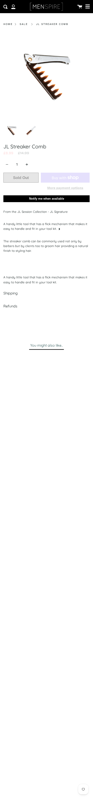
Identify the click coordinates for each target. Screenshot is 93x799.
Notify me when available (46, 198)
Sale (24, 24)
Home (8, 24)
